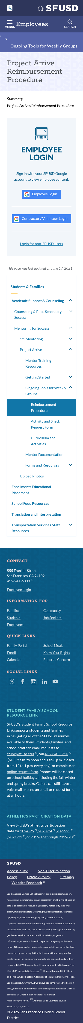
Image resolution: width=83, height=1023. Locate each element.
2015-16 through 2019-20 (52, 837)
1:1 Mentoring (31, 339)
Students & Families (27, 286)
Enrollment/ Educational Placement (31, 489)
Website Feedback (27, 882)
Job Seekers (52, 618)
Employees (15, 624)
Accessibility (17, 870)
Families (13, 610)
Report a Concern (56, 659)
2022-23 (63, 831)
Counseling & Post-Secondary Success (38, 314)
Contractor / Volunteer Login (44, 218)
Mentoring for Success (32, 328)
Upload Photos (32, 476)
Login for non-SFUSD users (41, 243)
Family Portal (17, 645)
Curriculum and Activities (43, 441)
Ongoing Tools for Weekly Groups (44, 45)
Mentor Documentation (44, 454)
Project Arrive (31, 349)
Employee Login (44, 194)
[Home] (58, 9)
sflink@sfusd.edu (20, 753)
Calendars (14, 659)
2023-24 (45, 831)
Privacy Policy (38, 877)
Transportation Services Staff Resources (36, 528)
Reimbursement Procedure (43, 407)
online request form (22, 771)
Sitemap (67, 877)
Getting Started (37, 377)
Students (14, 618)
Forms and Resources (42, 465)
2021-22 (15, 837)
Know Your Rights (56, 652)
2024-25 (27, 831)
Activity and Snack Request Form (45, 424)
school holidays (24, 777)
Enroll (11, 652)
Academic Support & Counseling (38, 300)
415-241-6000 (18, 581)
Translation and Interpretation (36, 514)
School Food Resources (30, 503)
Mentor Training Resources (38, 363)
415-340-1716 (56, 753)
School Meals (53, 645)
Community (52, 610)
